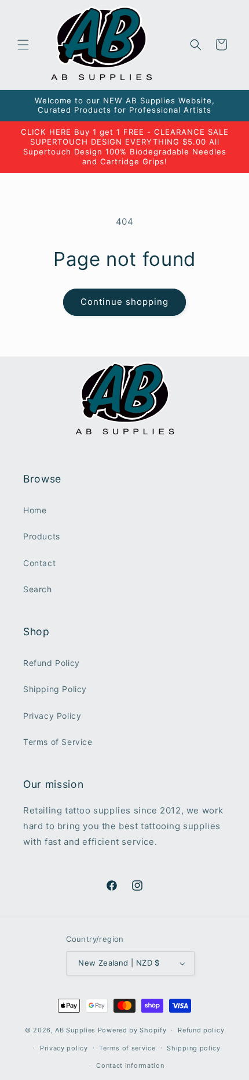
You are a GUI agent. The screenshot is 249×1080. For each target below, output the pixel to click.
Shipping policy (194, 1048)
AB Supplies (75, 1030)
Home (34, 510)
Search (37, 589)
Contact (39, 563)
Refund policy (201, 1030)
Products (41, 536)
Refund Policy (51, 663)
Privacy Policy (52, 716)
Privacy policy (64, 1048)
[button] (23, 44)
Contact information (130, 1065)
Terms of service (127, 1048)
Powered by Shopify (132, 1030)
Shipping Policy (55, 689)
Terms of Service (58, 742)
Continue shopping (124, 301)
